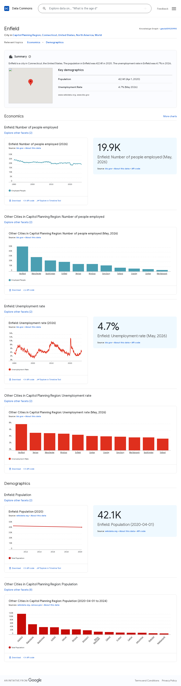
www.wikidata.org (67, 94)
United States (66, 35)
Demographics (55, 42)
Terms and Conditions (147, 680)
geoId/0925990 (168, 28)
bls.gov (19, 148)
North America (85, 35)
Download (16, 200)
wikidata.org (22, 515)
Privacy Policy (169, 680)
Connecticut (49, 35)
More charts (170, 116)
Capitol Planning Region (27, 35)
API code (30, 200)
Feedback (162, 8)
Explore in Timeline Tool (50, 200)
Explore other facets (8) (18, 589)
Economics (33, 42)
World (98, 35)
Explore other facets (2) (18, 132)
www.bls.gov (83, 94)
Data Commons (22, 8)
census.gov (36, 605)
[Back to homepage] (6, 8)
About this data (33, 148)
